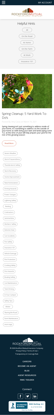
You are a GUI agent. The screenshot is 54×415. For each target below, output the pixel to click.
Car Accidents (9, 236)
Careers (27, 361)
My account (45, 2)
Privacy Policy (21, 351)
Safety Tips (8, 301)
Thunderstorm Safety (12, 165)
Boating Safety (9, 277)
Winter (8, 307)
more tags (8, 324)
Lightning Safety (10, 200)
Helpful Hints (26, 23)
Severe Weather (10, 153)
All (27, 30)
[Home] (27, 11)
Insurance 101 (27, 61)
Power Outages (10, 194)
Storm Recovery (10, 171)
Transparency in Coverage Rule (26, 354)
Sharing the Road (10, 312)
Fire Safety (8, 242)
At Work (27, 55)
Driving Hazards (10, 189)
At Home (27, 42)
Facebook (20, 396)
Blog (27, 370)
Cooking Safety (9, 265)
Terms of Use (32, 351)
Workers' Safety (10, 224)
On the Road (27, 36)
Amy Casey (15, 121)
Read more (9, 143)
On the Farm (27, 49)
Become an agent (27, 366)
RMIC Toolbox (27, 380)
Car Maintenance (10, 283)
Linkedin (34, 396)
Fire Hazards (9, 271)
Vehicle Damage (10, 253)
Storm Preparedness (12, 159)
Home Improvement (12, 177)
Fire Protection (9, 259)
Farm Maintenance (11, 318)
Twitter (27, 396)
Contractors (8, 212)
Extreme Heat (9, 230)
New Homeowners (11, 183)
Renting (8, 206)
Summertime (9, 218)
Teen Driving (9, 289)
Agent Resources (27, 375)
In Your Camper (10, 295)
